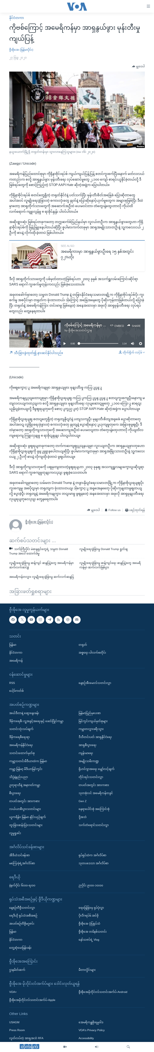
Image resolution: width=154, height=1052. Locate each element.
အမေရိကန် (16, 660)
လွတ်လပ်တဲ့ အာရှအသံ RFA (26, 1038)
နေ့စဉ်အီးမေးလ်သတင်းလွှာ (95, 683)
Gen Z (83, 801)
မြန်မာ (12, 644)
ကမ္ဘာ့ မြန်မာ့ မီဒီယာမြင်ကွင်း (25, 769)
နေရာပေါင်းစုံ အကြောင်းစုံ (94, 809)
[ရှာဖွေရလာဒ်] (128, 1047)
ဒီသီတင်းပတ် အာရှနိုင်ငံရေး (95, 737)
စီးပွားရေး (15, 793)
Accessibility (86, 1038)
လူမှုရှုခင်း (15, 833)
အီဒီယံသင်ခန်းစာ (19, 855)
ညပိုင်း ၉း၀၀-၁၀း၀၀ (91, 885)
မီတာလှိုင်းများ (87, 969)
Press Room (17, 1030)
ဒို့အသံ (83, 817)
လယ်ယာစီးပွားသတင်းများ (25, 809)
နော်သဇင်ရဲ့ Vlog (89, 939)
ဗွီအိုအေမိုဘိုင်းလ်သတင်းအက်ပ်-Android (103, 992)
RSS (12, 683)
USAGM (14, 1022)
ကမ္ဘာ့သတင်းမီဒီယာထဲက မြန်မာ (28, 761)
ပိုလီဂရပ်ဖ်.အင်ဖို (88, 915)
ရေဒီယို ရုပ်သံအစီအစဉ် (23, 915)
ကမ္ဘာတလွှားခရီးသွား (91, 729)
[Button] (138, 66)
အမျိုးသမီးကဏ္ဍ (89, 761)
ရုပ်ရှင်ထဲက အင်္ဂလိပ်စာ (92, 855)
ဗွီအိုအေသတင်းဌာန (80, 330)
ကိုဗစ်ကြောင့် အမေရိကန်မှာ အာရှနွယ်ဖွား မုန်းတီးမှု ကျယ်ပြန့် (106, 325)
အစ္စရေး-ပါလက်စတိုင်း (92, 652)
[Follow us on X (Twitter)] (22, 620)
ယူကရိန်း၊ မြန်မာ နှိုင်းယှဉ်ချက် (27, 817)
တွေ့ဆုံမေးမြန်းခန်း (20, 947)
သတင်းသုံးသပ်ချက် (21, 729)
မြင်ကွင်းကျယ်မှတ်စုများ (93, 721)
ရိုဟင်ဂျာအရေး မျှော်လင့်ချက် (96, 769)
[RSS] (58, 620)
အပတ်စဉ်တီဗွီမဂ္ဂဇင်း (21, 923)
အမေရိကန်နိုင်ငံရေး (21, 745)
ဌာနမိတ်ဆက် (17, 969)
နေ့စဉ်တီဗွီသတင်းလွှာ (22, 907)
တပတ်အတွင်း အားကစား (24, 801)
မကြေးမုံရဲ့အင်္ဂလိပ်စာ (22, 863)
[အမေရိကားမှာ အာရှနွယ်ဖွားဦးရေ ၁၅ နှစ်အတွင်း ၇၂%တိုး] (34, 256)
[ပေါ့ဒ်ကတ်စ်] (67, 620)
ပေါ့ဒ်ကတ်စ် (16, 691)
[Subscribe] (77, 620)
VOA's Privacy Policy (92, 1030)
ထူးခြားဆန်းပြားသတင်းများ (26, 825)
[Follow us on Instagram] (40, 620)
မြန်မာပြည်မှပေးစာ (90, 713)
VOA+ (13, 992)
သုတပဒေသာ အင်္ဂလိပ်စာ (93, 863)
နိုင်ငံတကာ (16, 18)
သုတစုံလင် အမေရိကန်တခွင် (96, 793)
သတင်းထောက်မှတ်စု (22, 753)
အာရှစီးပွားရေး (87, 745)
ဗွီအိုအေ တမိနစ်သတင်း (93, 931)
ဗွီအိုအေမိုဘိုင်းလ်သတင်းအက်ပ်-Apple (32, 1000)
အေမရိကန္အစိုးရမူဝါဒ (91, 1022)
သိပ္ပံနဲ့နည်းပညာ (18, 777)
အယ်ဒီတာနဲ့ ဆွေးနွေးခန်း (24, 713)
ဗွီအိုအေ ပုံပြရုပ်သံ (89, 923)
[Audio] (97, 1047)
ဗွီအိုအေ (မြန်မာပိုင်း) (21, 49)
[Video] (65, 1047)
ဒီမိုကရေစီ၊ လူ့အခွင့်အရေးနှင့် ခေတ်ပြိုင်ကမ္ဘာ (36, 721)
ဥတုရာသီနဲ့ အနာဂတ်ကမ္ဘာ (24, 785)
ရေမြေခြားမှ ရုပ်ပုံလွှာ (91, 907)
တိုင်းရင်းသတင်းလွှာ (91, 777)
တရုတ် (83, 644)
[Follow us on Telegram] (49, 620)
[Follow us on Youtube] (31, 620)
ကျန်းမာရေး (86, 753)
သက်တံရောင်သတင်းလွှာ (94, 825)
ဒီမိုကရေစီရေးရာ (19, 737)
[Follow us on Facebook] (13, 620)
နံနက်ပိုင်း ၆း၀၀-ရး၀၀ (22, 885)
